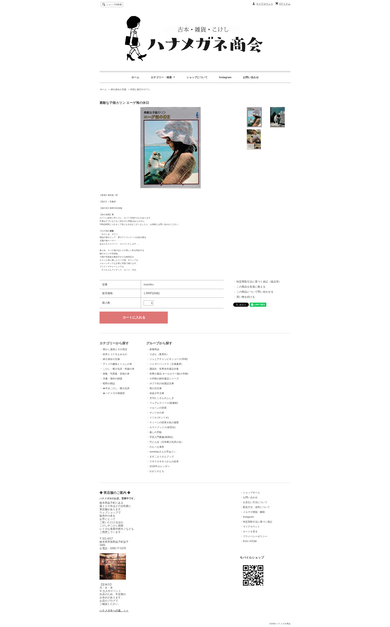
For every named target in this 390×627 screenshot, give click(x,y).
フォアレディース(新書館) (164, 403)
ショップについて (197, 77)
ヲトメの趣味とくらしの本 (117, 364)
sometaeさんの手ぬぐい (163, 451)
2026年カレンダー (160, 466)
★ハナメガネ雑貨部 (114, 393)
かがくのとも (157, 471)
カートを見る (250, 531)
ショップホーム (251, 492)
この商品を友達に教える (250, 286)
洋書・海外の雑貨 (112, 378)
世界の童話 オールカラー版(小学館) (169, 373)
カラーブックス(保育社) (163, 427)
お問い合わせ (251, 77)
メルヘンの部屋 (158, 407)
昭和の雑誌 (109, 383)
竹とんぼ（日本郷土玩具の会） (167, 442)
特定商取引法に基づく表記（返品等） (258, 281)
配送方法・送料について (256, 507)
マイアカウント (264, 3)
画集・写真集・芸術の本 (116, 373)
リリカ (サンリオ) (159, 417)
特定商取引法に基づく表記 (257, 521)
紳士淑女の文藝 (118, 89)
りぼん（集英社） (159, 354)
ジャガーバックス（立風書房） (167, 364)
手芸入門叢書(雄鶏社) (161, 437)
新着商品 (154, 349)
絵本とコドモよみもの (115, 354)
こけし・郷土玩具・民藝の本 (118, 368)
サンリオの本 (157, 412)
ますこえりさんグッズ (162, 456)
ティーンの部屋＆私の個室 (164, 422)
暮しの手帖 (156, 432)
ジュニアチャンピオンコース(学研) (169, 359)
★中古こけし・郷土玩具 (116, 388)
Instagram (225, 77)
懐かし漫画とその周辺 (115, 349)
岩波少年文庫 (157, 393)
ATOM (253, 541)
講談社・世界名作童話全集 (164, 368)
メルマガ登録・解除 (254, 512)
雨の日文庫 (156, 388)
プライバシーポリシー (255, 536)
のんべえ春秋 (157, 446)
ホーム (135, 77)
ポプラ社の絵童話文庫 (162, 383)
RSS (245, 541)
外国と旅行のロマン (140, 89)
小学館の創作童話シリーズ (164, 378)
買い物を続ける (245, 296)
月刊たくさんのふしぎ (162, 398)
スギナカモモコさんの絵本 (164, 461)
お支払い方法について (255, 502)
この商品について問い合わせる (254, 291)
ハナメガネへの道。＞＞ (114, 610)
